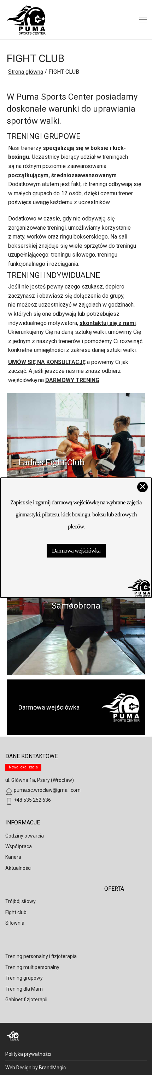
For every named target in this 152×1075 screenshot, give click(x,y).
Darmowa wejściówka (76, 550)
